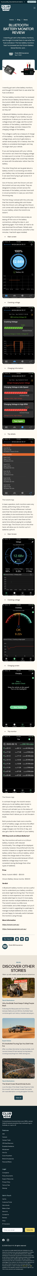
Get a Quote (5, 1205)
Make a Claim (6, 1208)
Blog (18, 20)
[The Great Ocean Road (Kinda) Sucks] (18, 1075)
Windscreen (5, 1149)
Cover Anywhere (7, 1155)
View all (18, 1098)
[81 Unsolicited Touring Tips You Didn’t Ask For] (18, 1036)
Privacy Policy (6, 1182)
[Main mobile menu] (34, 7)
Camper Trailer (6, 1140)
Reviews (4, 1217)
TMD (31, 1265)
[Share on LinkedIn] (27, 939)
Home (11, 20)
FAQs (3, 1221)
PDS (24, 1265)
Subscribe (30, 1230)
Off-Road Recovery (7, 1143)
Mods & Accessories (8, 1158)
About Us (5, 1211)
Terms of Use (6, 1185)
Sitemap (4, 1188)
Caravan (4, 1137)
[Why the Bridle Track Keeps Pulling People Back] (18, 996)
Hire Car (4, 1152)
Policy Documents (7, 1176)
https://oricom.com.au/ (10, 925)
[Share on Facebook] (22, 939)
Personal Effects (6, 1162)
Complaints (5, 1172)
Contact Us (5, 1214)
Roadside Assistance (8, 1146)
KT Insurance (6, 1224)
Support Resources (7, 1179)
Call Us (4, 1199)
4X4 (3, 1134)
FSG (26, 1265)
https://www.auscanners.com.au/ (14, 929)
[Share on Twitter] (17, 939)
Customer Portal (7, 1202)
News (26, 20)
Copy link (9, 939)
